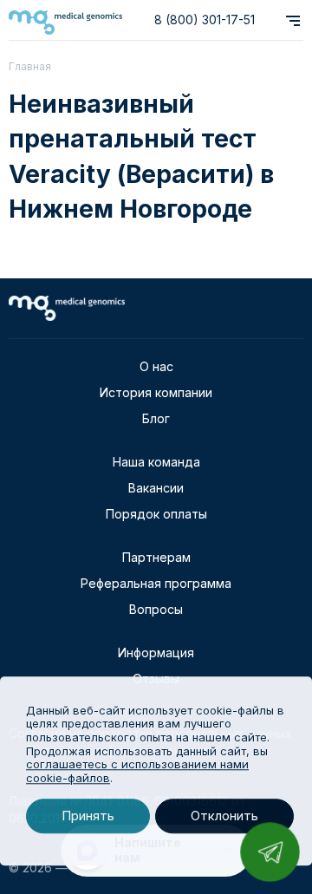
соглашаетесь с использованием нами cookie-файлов (137, 771)
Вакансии (156, 487)
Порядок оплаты (156, 513)
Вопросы (156, 609)
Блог (156, 418)
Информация (156, 652)
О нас (156, 366)
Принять (88, 816)
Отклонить (224, 816)
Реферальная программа (156, 583)
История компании (156, 392)
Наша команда (156, 461)
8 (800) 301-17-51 (204, 19)
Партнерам (156, 557)
